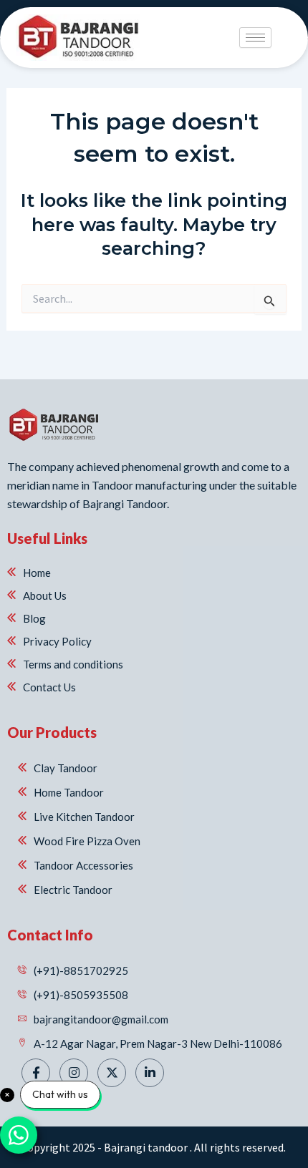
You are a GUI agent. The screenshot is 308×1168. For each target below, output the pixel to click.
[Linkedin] (149, 1072)
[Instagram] (73, 1072)
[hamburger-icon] (255, 37)
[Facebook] (35, 1072)
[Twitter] (111, 1072)
